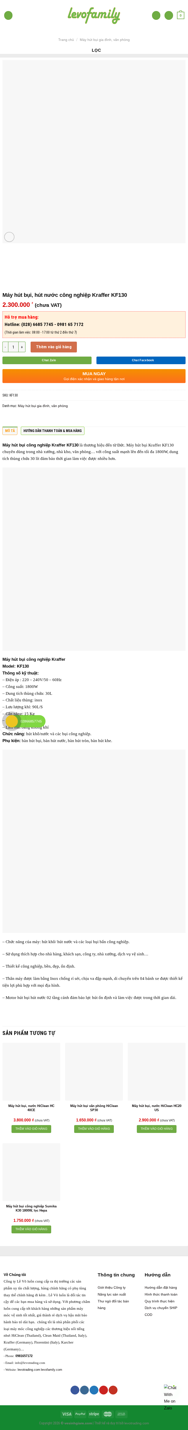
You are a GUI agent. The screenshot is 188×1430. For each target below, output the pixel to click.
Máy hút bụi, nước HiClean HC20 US (156, 1108)
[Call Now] (12, 721)
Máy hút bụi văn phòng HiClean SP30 (94, 1108)
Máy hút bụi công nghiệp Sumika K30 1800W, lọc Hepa (31, 1208)
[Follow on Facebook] (74, 1390)
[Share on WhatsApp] (7, 418)
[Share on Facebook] (16, 418)
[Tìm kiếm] (156, 15)
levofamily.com (51, 1369)
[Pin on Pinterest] (45, 418)
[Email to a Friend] (36, 418)
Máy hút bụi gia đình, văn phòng (105, 40)
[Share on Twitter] (26, 418)
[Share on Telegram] (74, 418)
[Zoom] (9, 237)
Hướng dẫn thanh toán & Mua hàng (53, 431)
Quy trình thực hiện (160, 1301)
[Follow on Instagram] (84, 1390)
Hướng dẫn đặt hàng (161, 1287)
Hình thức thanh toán (161, 1294)
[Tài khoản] (168, 15)
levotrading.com (29, 1369)
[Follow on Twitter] (94, 1390)
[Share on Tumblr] (64, 418)
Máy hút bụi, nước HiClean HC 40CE (31, 1108)
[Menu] (8, 15)
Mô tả (10, 431)
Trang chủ (66, 40)
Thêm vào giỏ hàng (54, 346)
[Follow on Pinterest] (103, 1390)
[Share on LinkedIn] (55, 418)
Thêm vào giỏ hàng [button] (31, 1128)
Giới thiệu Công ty (112, 1287)
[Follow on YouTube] (113, 1390)
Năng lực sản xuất (112, 1294)
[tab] (9, 432)
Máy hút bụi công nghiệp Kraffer (33, 445)
